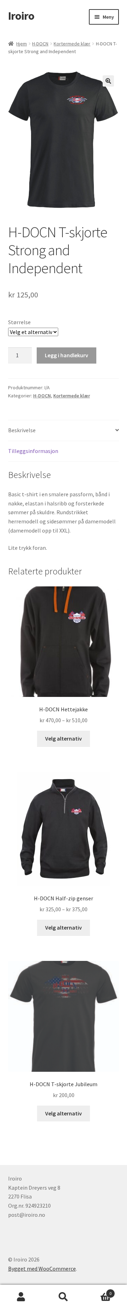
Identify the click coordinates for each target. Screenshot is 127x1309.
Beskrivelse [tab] (22, 430)
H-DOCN (40, 43)
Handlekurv (98, 1291)
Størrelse (19, 322)
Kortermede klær (72, 43)
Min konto (21, 1297)
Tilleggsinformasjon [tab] (33, 450)
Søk (63, 1297)
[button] (108, 81)
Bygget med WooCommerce (42, 1268)
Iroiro (21, 16)
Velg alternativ (63, 738)
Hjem (21, 43)
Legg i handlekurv (66, 355)
